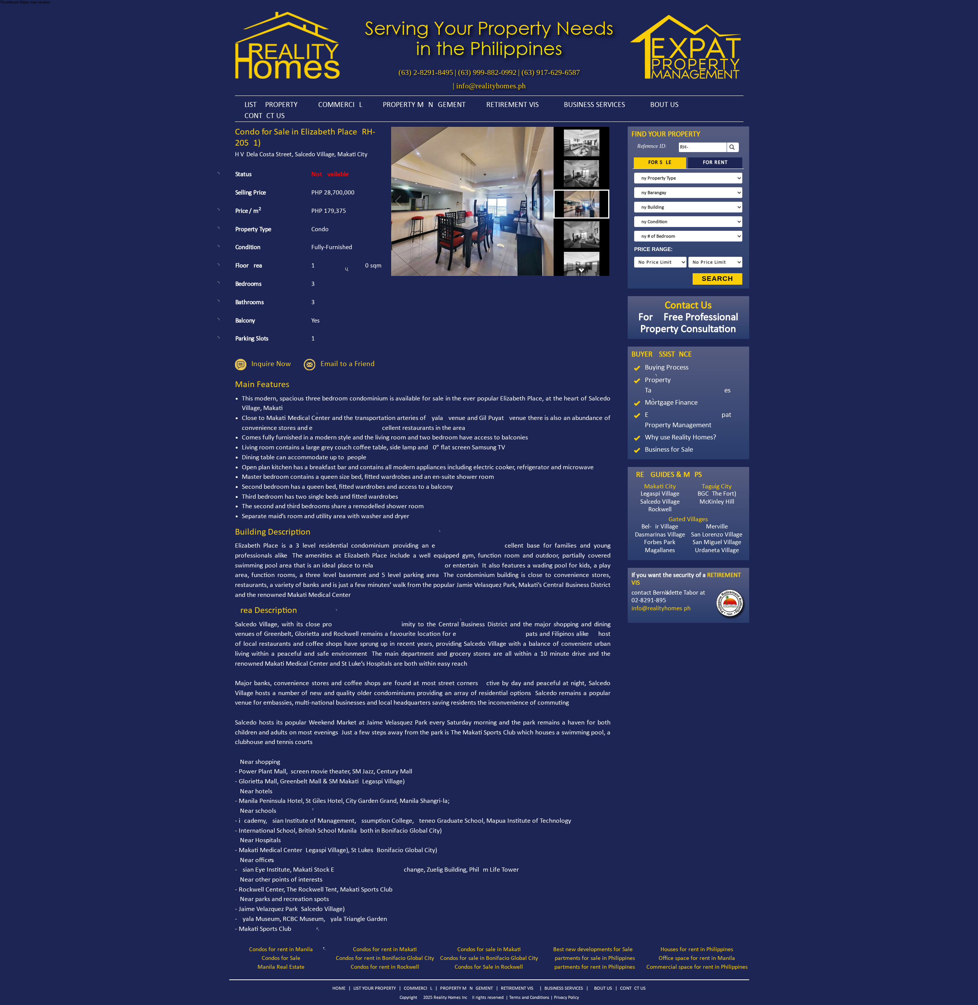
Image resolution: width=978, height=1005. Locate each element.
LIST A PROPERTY (271, 105)
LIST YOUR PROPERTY (374, 988)
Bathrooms (249, 302)
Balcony (245, 321)
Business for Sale (669, 450)
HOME (338, 988)
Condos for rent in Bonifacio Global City (385, 958)
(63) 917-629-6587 (550, 72)
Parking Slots (252, 339)
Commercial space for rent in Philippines (697, 967)
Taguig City (717, 486)
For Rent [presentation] (715, 162)
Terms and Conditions (529, 997)
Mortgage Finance (671, 403)
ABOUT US (662, 105)
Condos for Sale (281, 958)
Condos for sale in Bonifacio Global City (489, 958)
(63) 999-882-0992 (487, 72)
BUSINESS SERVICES (594, 105)
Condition (248, 247)
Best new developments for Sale (593, 950)
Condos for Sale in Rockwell (489, 967)
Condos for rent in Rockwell (385, 967)
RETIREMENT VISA (514, 105)
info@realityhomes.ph (491, 85)
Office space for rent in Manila (697, 958)
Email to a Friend (348, 364)
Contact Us (688, 305)
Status (243, 174)
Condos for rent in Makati (385, 950)
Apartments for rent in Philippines (593, 967)
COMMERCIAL (340, 105)
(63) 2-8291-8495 (425, 72)
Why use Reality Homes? (680, 437)
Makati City (660, 486)
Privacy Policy (566, 997)
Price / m (248, 210)
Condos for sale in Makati (489, 950)
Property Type (253, 229)
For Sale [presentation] (660, 162)
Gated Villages (688, 519)
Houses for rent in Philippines (697, 950)
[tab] (660, 163)
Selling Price (250, 193)
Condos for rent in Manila (281, 950)
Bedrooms (248, 284)
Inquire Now (271, 364)
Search (717, 278)
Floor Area (248, 266)
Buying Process (666, 367)
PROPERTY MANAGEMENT (424, 105)
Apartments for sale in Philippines (593, 958)
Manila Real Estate (280, 967)
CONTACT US (264, 116)
